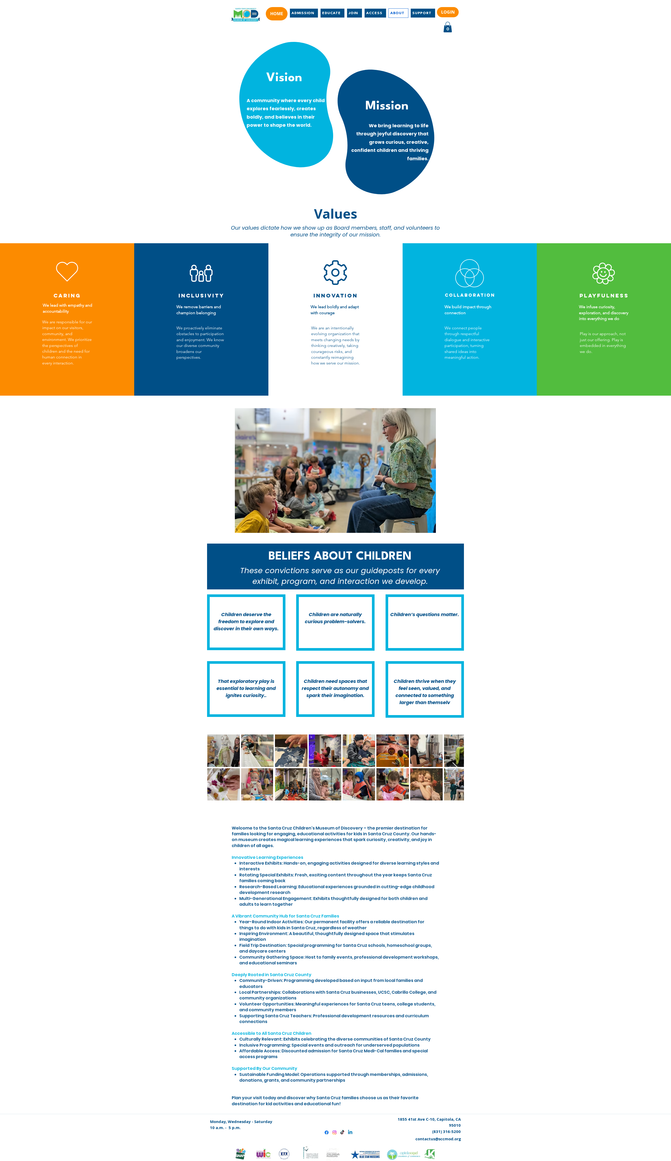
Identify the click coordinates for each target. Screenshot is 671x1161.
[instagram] (334, 1132)
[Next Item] (455, 767)
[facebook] (326, 1132)
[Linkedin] (350, 1132)
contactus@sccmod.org (438, 1139)
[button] (447, 27)
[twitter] (342, 1132)
